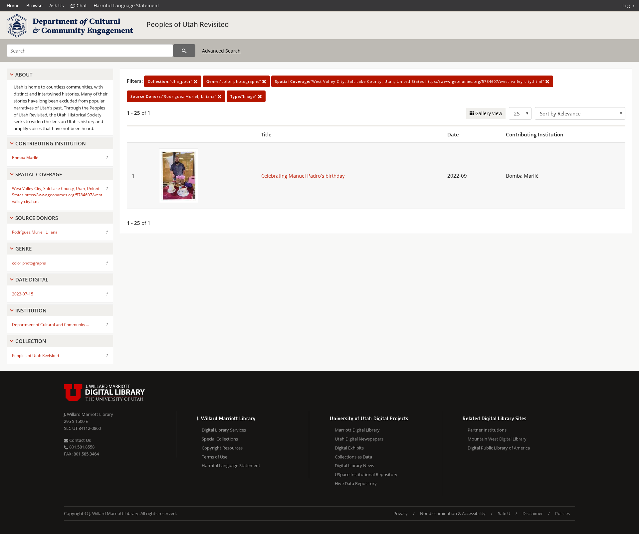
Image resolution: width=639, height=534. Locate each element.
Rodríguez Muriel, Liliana (35, 232)
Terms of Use (214, 457)
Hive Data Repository (356, 483)
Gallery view (488, 113)
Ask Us (56, 5)
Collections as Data (353, 457)
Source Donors (36, 218)
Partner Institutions (487, 430)
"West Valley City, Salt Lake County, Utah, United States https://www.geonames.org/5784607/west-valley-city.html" (410, 81)
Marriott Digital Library (357, 430)
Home (13, 5)
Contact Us (79, 440)
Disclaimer (533, 513)
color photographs (29, 263)
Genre (23, 248)
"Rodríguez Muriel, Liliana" (174, 96)
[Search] (184, 50)
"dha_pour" (171, 81)
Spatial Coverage (38, 174)
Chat (81, 5)
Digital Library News (354, 465)
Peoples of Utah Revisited (187, 24)
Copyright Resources (222, 448)
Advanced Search (221, 51)
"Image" (244, 96)
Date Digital (31, 279)
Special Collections (220, 439)
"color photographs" (234, 81)
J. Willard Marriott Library (88, 414)
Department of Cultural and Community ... (50, 324)
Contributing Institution (50, 143)
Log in (629, 5)
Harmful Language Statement (126, 5)
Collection (30, 341)
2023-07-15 (22, 294)
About (23, 74)
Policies (562, 513)
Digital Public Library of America (499, 448)
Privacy (400, 513)
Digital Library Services (224, 430)
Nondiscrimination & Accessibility (453, 513)
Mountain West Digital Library (497, 439)
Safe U (504, 513)
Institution (31, 310)
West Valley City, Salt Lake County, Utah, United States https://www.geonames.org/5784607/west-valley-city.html (58, 195)
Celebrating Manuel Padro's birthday (303, 175)
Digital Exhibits (349, 448)
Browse (34, 5)
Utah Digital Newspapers (359, 439)
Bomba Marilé (25, 157)
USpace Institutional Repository (366, 474)
